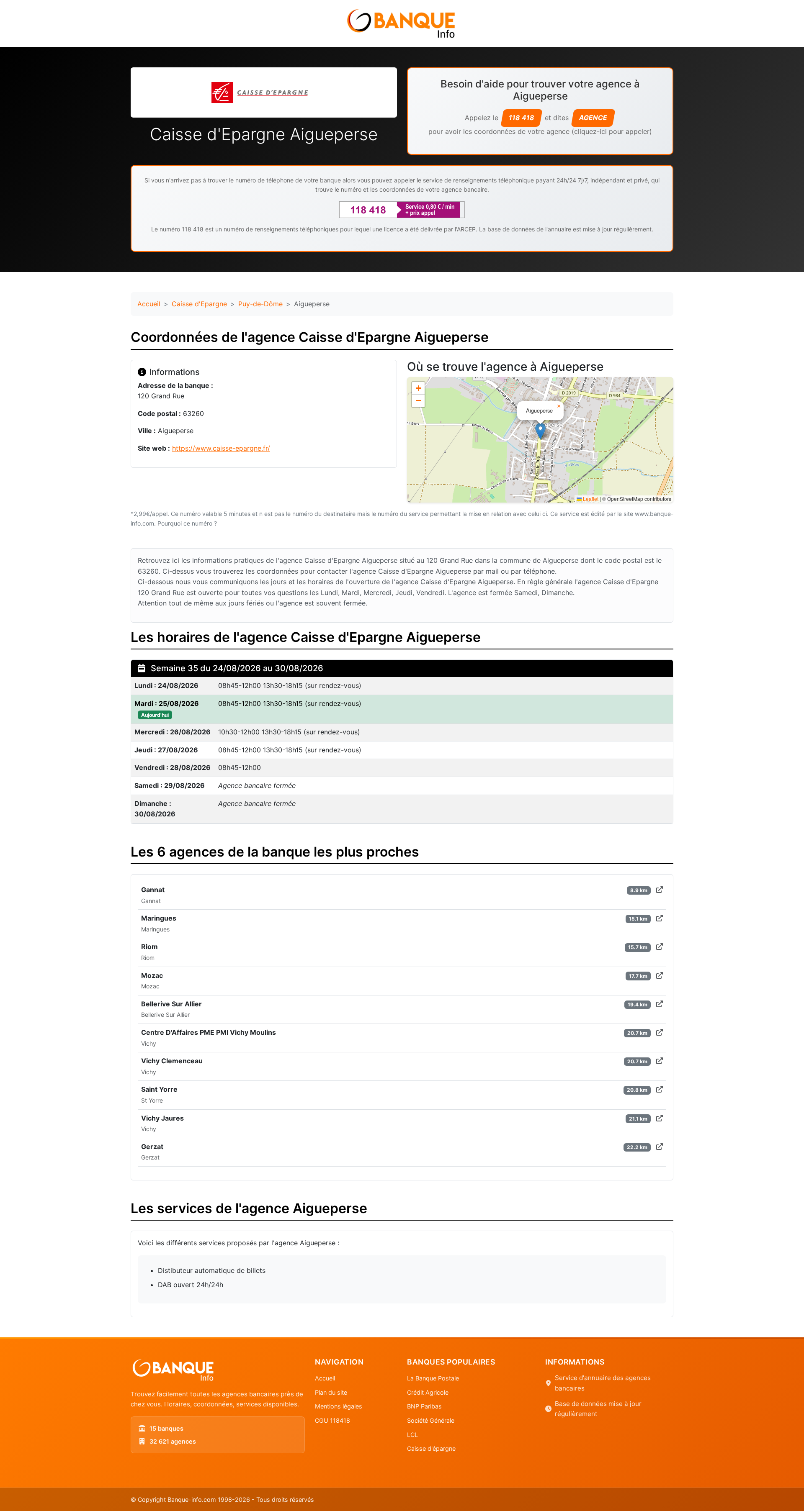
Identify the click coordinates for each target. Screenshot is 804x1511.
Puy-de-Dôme (260, 304)
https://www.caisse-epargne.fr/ (221, 448)
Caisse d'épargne (431, 1448)
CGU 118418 (332, 1420)
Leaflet (590, 498)
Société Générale (430, 1420)
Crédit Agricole (427, 1392)
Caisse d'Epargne (199, 304)
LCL (412, 1434)
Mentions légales (338, 1406)
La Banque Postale (433, 1378)
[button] (540, 431)
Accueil (148, 304)
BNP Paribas (424, 1406)
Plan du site (331, 1392)
